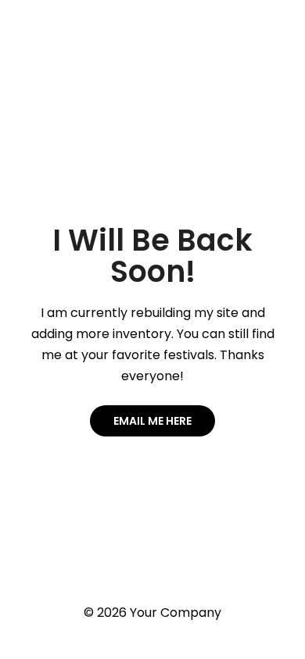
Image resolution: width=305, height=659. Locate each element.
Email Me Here (152, 421)
